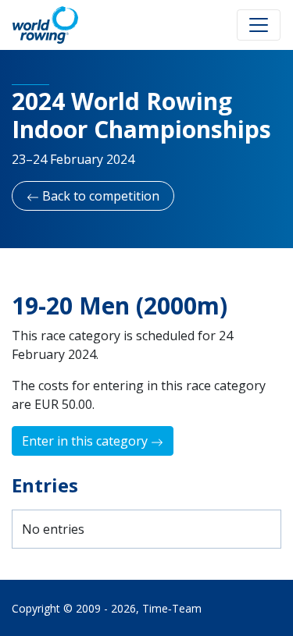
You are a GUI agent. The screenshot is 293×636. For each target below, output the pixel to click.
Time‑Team (172, 608)
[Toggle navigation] (258, 25)
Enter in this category (86, 440)
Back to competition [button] (99, 195)
